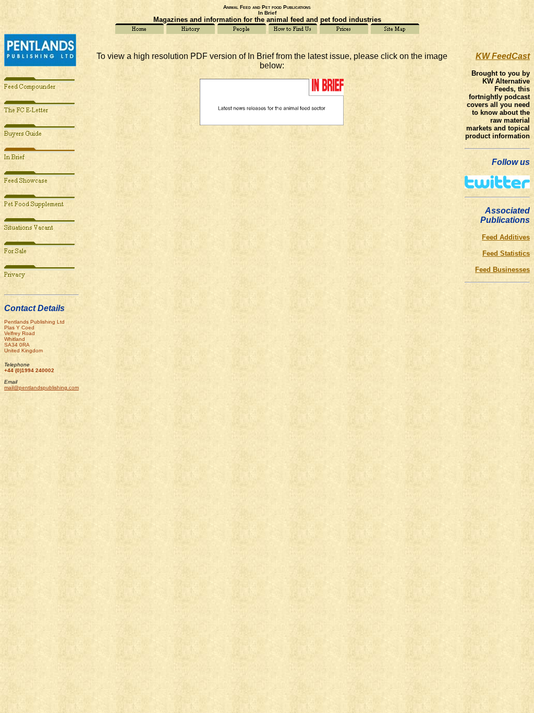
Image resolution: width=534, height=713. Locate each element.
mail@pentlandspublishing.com (41, 387)
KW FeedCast (503, 56)
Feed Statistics (506, 253)
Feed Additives (506, 237)
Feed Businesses (502, 270)
